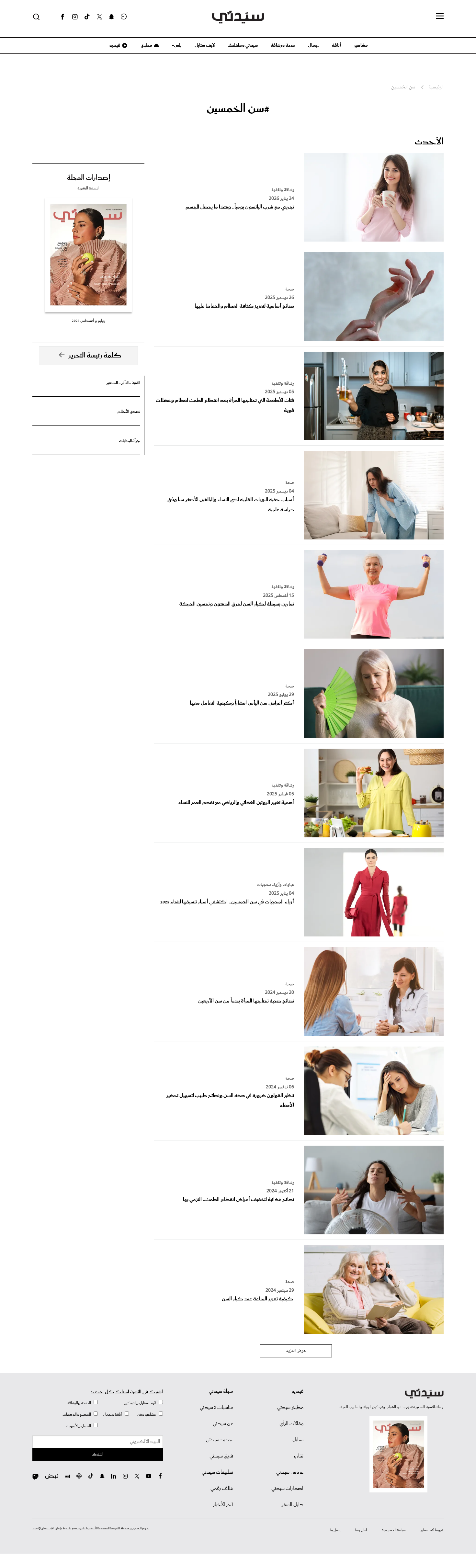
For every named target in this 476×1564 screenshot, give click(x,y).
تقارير (298, 1456)
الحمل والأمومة (78, 1425)
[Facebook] (62, 17)
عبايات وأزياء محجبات (275, 885)
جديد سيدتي (219, 1440)
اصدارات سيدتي (287, 1488)
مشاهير (361, 45)
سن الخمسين (403, 87)
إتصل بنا (335, 1530)
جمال (313, 45)
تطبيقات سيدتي (217, 1472)
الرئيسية (436, 87)
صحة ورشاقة (283, 45)
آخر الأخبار (223, 1505)
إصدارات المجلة (88, 178)
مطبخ (146, 45)
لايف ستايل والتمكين (140, 1403)
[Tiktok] (87, 17)
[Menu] (440, 16)
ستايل (297, 1440)
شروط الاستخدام (432, 1530)
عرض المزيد (296, 1351)
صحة (289, 289)
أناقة (336, 45)
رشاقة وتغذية (282, 190)
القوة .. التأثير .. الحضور (123, 383)
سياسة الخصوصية (394, 1530)
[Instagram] (75, 17)
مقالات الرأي (291, 1424)
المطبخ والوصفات (76, 1414)
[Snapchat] (112, 17)
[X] (99, 17)
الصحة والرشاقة (79, 1403)
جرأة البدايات (129, 440)
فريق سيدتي (221, 1456)
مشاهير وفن (146, 1414)
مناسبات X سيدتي (216, 1408)
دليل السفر (292, 1505)
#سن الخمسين (238, 109)
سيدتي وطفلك (243, 45)
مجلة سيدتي (221, 1391)
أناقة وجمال (112, 1414)
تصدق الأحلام (129, 411)
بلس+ (177, 45)
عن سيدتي (223, 1424)
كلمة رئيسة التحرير (94, 355)
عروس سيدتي (289, 1472)
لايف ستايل (205, 45)
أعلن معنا (361, 1530)
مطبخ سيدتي (290, 1408)
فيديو (114, 45)
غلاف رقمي (221, 1488)
